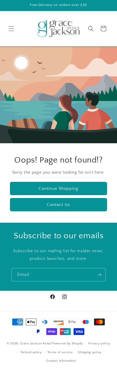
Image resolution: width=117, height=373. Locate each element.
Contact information (61, 361)
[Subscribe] (99, 274)
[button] (11, 28)
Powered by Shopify (67, 343)
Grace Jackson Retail (35, 343)
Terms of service (60, 352)
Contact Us (58, 204)
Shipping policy (90, 352)
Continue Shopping (58, 188)
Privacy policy (99, 343)
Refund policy (31, 352)
